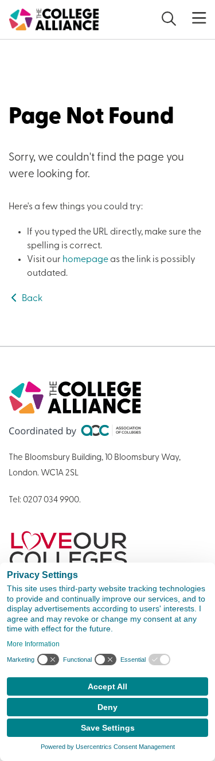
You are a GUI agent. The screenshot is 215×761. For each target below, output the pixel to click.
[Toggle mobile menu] (192, 18)
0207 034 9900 (51, 500)
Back (31, 298)
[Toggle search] (169, 20)
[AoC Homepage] (54, 19)
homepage (85, 259)
